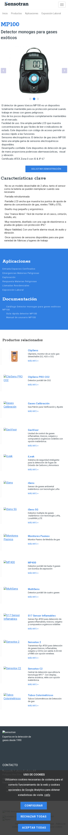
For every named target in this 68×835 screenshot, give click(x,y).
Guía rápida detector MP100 (21, 313)
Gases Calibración (39, 403)
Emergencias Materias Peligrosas (20, 273)
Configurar (34, 805)
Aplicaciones (31, 13)
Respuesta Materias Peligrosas (19, 281)
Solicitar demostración (46, 169)
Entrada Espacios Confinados (18, 269)
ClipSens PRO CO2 (39, 376)
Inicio (5, 13)
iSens (31, 483)
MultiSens (33, 589)
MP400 (32, 562)
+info (47, 795)
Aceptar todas (34, 827)
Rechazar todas (34, 816)
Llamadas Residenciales (15, 285)
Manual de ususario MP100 (21, 317)
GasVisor (33, 430)
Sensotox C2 (35, 668)
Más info (33, 361)
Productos (16, 13)
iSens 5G (33, 509)
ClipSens (33, 350)
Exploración (9, 277)
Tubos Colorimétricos (40, 695)
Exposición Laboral (51, 13)
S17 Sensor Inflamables (42, 615)
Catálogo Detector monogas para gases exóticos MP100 (31, 308)
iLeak (31, 456)
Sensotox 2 (34, 642)
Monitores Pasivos (39, 536)
